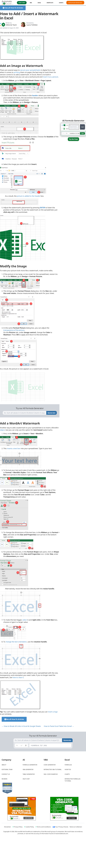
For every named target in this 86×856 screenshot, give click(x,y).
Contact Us (6, 774)
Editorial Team (11, 25)
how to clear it (18, 677)
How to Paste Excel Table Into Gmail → (59, 726)
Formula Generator (30, 765)
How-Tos (68, 769)
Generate (51, 413)
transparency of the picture (13, 330)
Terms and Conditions (44, 827)
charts (61, 2)
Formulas (68, 765)
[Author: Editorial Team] (2, 24)
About (4, 765)
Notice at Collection (76, 827)
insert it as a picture (50, 77)
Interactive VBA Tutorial (52, 769)
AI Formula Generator (75, 3)
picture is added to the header (28, 196)
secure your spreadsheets (30, 70)
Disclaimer (7, 827)
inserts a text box (13, 448)
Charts (67, 774)
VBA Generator (28, 769)
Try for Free (73, 139)
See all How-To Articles (14, 8)
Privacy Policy (18, 827)
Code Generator (50, 765)
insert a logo (53, 712)
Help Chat (26, 779)
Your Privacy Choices (61, 827)
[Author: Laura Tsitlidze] (23, 24)
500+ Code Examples (51, 774)
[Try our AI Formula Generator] (73, 129)
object (2, 430)
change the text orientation (16, 642)
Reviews (4, 779)
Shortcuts (50, 2)
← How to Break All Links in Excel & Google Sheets (21, 726)
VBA (31, 2)
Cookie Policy (29, 827)
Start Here (22, 2)
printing (17, 72)
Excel (39, 2)
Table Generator (29, 774)
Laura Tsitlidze (31, 25)
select (24, 620)
